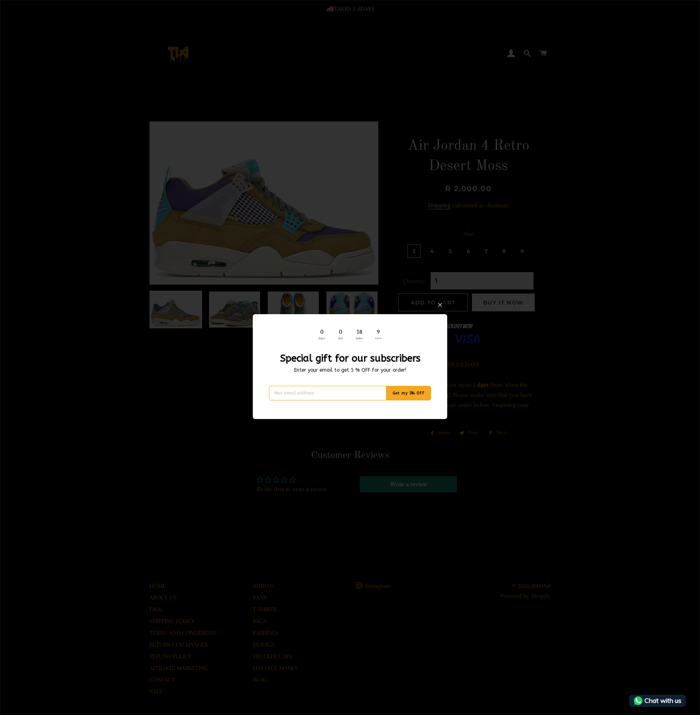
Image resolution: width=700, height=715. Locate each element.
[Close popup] (440, 305)
